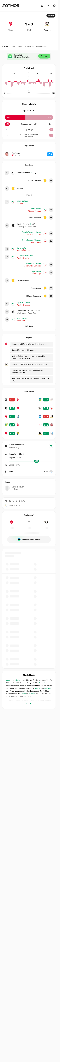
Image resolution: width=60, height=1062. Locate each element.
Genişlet (29, 704)
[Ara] (48, 5)
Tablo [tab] (20, 46)
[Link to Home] (10, 5)
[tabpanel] (29, 360)
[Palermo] (46, 524)
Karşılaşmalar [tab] (41, 46)
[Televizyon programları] (42, 5)
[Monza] (12, 524)
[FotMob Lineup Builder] (29, 56)
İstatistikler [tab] (29, 46)
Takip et (51, 16)
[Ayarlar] (54, 5)
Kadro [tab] (12, 46)
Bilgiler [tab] (5, 46)
